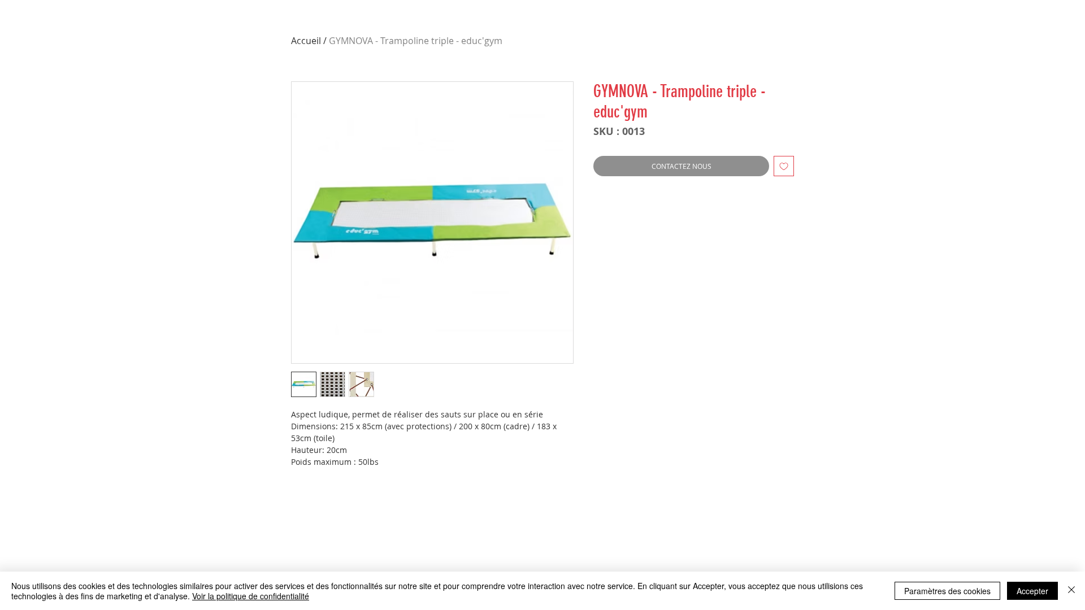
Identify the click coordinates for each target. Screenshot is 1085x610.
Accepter (1032, 590)
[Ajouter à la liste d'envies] (784, 166)
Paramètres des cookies (947, 590)
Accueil (306, 40)
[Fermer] (1071, 591)
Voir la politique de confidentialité (250, 596)
